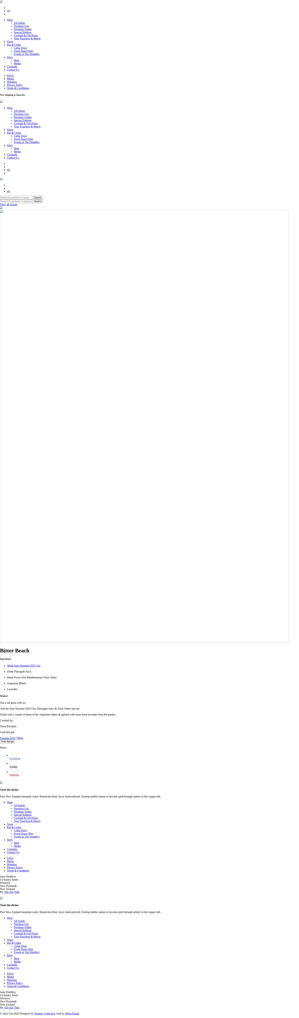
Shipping (12, 81)
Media (17, 63)
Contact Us (13, 69)
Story (10, 57)
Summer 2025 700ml (11, 738)
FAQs (10, 75)
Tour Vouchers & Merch (27, 38)
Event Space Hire (23, 51)
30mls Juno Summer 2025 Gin (23, 665)
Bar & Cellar (14, 44)
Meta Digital (72, 1013)
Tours (10, 41)
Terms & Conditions (18, 88)
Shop (10, 19)
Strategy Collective (44, 1013)
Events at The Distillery (27, 54)
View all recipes (8, 204)
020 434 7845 (12, 892)
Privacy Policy (15, 85)
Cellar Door (20, 47)
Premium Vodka (22, 29)
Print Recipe (7, 741)
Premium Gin (21, 26)
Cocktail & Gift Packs (26, 35)
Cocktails (12, 66)
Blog (16, 60)
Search (37, 197)
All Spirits (19, 22)
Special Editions (22, 32)
